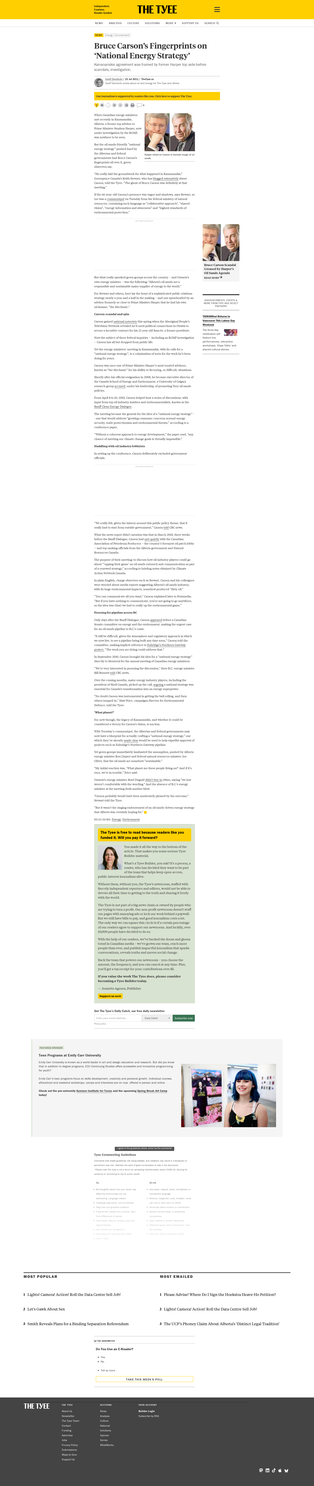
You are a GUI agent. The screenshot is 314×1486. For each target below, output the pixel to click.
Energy (109, 35)
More (170, 23)
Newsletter (68, 1416)
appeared (156, 620)
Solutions (152, 23)
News (99, 23)
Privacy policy (100, 1023)
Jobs (64, 1440)
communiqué (115, 199)
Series (104, 1440)
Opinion (104, 1435)
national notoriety (125, 321)
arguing (158, 684)
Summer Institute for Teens (94, 1091)
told (166, 527)
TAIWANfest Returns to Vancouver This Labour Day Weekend (219, 320)
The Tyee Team (70, 1421)
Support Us (190, 23)
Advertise (67, 1435)
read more (212, 277)
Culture (133, 23)
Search (210, 23)
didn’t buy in (153, 780)
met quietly (151, 539)
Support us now (110, 996)
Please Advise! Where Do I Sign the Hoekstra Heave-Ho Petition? (220, 1294)
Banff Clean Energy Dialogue (112, 406)
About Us (67, 1411)
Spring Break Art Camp (152, 1091)
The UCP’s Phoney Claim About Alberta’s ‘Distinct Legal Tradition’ (221, 1323)
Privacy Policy (70, 1445)
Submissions (69, 1449)
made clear (131, 740)
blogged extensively (166, 178)
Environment (122, 35)
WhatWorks (107, 1445)
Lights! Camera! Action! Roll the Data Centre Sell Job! (74, 1294)
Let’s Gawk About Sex (46, 1309)
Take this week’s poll (144, 1379)
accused (119, 386)
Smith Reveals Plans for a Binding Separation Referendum (78, 1323)
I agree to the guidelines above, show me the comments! (144, 1148)
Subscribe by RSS (149, 1416)
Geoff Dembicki (113, 79)
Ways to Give (69, 1454)
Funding (66, 1430)
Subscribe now (184, 1018)
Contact (66, 1425)
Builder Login (147, 1411)
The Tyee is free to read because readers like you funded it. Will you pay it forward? (142, 835)
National (105, 1425)
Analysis (115, 23)
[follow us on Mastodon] (114, 105)
